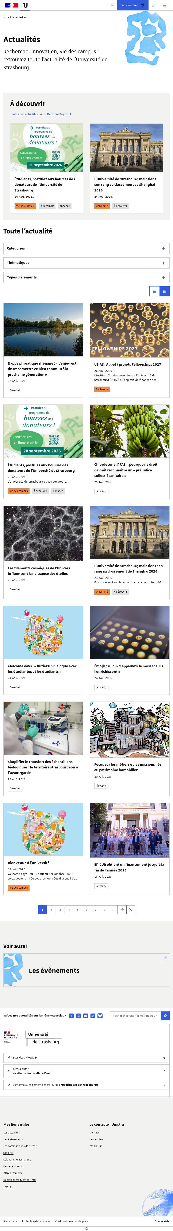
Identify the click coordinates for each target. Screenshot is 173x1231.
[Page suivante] (122, 909)
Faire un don (129, 5)
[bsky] (100, 1015)
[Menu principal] (164, 5)
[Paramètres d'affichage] (112, 5)
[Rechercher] (165, 1015)
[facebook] (71, 1015)
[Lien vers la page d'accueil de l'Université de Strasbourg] (25, 5)
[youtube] (85, 1015)
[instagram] (78, 1015)
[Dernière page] (130, 909)
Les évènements (54, 971)
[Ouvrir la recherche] (154, 5)
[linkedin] (92, 1015)
